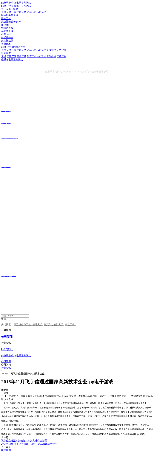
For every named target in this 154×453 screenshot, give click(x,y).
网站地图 (6, 450)
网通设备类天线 (23, 324)
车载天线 (70, 324)
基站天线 (37, 324)
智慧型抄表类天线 (54, 324)
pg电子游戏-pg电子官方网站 (16, 2)
